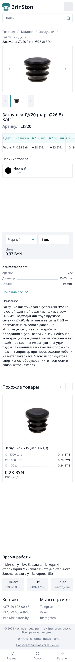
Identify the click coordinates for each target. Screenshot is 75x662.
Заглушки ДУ (12, 37)
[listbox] (22, 239)
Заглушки (46, 31)
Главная (8, 31)
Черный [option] (14, 239)
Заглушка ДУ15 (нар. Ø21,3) (26, 448)
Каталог (27, 31)
